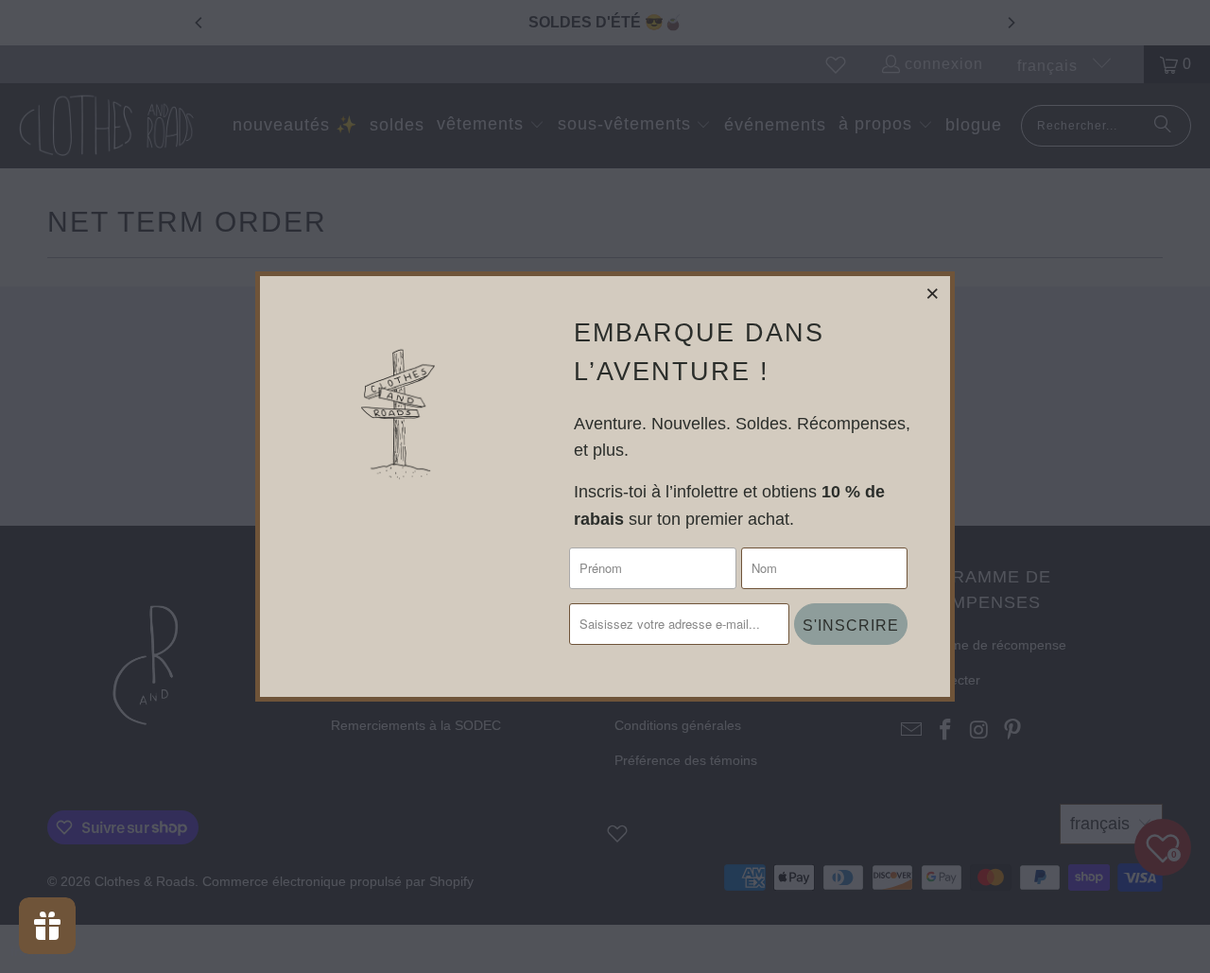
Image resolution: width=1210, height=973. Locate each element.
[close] (933, 293)
